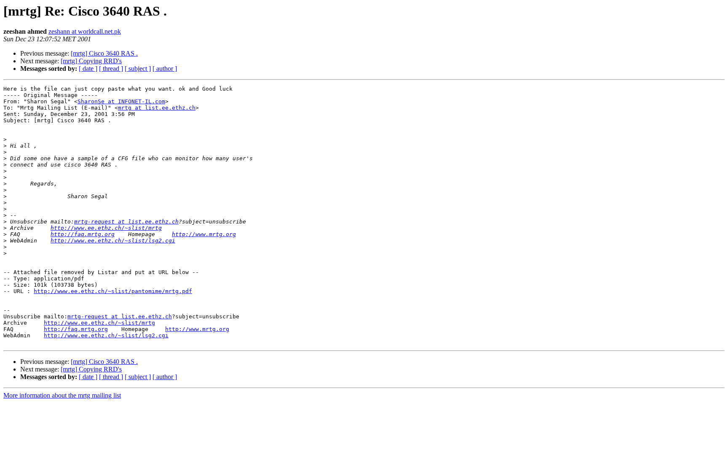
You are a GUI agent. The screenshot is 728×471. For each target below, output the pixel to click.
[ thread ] (111, 68)
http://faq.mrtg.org (83, 234)
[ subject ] (138, 68)
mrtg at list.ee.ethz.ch (156, 108)
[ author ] (165, 68)
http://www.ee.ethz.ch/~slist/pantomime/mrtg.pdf (113, 291)
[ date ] (88, 68)
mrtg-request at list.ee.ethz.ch (126, 221)
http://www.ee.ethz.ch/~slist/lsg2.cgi (113, 240)
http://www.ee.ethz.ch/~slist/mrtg (106, 228)
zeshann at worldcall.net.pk (84, 31)
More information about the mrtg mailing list (62, 395)
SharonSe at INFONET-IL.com (121, 101)
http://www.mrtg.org (204, 234)
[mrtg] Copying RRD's (91, 61)
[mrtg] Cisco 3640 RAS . (104, 53)
